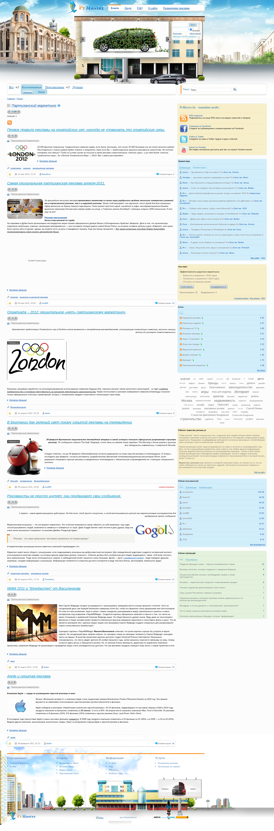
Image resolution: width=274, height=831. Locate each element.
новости (242, 401)
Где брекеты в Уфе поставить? (205, 172)
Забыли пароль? (195, 34)
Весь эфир (255, 258)
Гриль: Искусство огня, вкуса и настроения (209, 247)
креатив (14, 297)
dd (227, 379)
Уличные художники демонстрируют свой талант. (202, 587)
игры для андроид (221, 392)
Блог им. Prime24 (241, 247)
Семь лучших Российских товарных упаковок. (201, 593)
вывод (241, 383)
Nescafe (14, 481)
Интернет (241, 392)
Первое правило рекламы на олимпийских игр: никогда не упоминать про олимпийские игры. (86, 130)
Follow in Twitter (213, 138)
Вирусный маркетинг (192, 349)
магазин (231, 396)
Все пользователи (257, 545)
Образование (188, 405)
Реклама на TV (190, 328)
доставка (193, 387)
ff (244, 379)
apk (194, 379)
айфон (192, 383)
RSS (263, 258)
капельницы (205, 396)
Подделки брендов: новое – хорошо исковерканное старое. (207, 564)
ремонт (231, 408)
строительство (190, 419)
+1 (12, 136)
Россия (240, 408)
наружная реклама (203, 401)
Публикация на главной (169, 766)
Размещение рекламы (176, 8)
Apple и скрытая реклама (29, 676)
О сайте (153, 8)
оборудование (256, 401)
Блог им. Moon (241, 177)
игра (187, 392)
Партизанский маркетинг (34, 106)
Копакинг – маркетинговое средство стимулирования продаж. (209, 582)
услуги (249, 419)
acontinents (188, 492)
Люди (127, 8)
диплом (183, 387)
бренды (213, 383)
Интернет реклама (191, 333)
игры (204, 392)
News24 (186, 497)
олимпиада (15, 168)
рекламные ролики (40, 573)
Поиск (186, 89)
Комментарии (199, 167)
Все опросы (255, 298)
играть (195, 392)
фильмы (260, 419)
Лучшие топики (66, 766)
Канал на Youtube (221, 148)
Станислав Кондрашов (242, 415)
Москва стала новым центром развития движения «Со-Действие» (220, 201)
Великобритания (18, 407)
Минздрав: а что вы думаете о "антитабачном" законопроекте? (209, 605)
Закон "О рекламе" (191, 339)
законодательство (240, 387)
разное (186, 408)
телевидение (26, 481)
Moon (185, 183)
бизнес (201, 383)
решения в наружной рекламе (34, 297)
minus (16, 136)
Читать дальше (48, 161)
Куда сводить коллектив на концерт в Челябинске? (215, 214)
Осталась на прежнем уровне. (197, 282)
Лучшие (77, 87)
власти (224, 383)
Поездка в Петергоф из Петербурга (207, 229)
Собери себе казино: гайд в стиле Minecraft (209, 208)
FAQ (139, 8)
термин (227, 419)
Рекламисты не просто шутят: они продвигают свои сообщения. (64, 496)
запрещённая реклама (43, 168)
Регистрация (177, 34)
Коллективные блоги (68, 763)
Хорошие (27, 92)
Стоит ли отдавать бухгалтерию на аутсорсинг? (213, 188)
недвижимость (224, 400)
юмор (222, 423)
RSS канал (113, 769)
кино (12, 661)
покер (235, 405)
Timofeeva (49, 579)
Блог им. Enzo (234, 229)
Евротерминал (217, 387)
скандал (27, 168)
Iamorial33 (187, 518)
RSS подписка (220, 116)
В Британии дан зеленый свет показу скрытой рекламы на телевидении (69, 422)
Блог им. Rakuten (251, 214)
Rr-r (184, 193)
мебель (255, 396)
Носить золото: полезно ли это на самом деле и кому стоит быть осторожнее (225, 235)
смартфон (213, 412)
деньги (251, 383)
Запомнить (196, 31)
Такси (219, 419)
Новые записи (65, 769)
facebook (236, 379)
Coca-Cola (219, 379)
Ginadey (186, 177)
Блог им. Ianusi (242, 183)
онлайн (201, 405)
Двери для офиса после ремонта (205, 219)
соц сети (225, 412)
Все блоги (261, 370)
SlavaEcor (46, 174)
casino (210, 379)
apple (12, 737)
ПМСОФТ (223, 404)
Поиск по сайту (116, 773)
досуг (203, 387)
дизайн (261, 383)
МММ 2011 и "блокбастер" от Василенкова (43, 588)
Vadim (47, 413)
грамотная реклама (19, 573)
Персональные (54, 87)
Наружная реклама (192, 318)
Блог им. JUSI (240, 208)
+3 (12, 189)
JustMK (45, 303)
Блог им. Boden (246, 188)
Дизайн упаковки (190, 355)
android (185, 378)
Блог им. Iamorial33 (190, 237)
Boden (185, 214)
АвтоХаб (182, 383)
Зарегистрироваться (19, 763)
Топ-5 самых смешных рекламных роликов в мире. (203, 611)
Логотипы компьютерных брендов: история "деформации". (207, 616)
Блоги (115, 8)
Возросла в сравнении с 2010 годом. (200, 275)
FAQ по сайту (259, 472)
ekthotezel (187, 529)
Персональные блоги (69, 773)
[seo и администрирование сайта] (99, 817)
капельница (191, 396)
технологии (238, 419)
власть (233, 383)
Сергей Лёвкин (254, 408)
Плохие (41, 91)
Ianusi (185, 172)
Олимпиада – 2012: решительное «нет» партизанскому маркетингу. (66, 312)
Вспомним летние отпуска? (204, 253)
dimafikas (187, 508)
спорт (235, 412)
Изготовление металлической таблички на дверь (213, 224)
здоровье (260, 387)
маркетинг (243, 396)
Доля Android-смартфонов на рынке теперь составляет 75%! (217, 193)
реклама (197, 408)
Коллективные (32, 87)
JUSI (185, 539)
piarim (185, 502)
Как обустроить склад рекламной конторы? (211, 183)
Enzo (185, 219)
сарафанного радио (133, 558)
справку (244, 412)
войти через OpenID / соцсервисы (185, 36)
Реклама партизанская (56, 217)
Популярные (191, 559)
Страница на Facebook (216, 127)
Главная (11, 99)
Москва (186, 400)
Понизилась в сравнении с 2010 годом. (201, 278)
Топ (181, 313)
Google (251, 379)
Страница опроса (241, 298)
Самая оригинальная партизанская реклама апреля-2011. (56, 183)
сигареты (200, 412)
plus (9, 136)
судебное (209, 419)
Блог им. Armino (231, 172)
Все (11, 87)
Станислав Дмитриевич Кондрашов (210, 415)
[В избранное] (10, 174)
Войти (13, 766)
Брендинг (187, 360)
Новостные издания (192, 323)
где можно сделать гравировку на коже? (212, 177)
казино (256, 392)
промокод (245, 405)
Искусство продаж (191, 344)
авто (260, 379)
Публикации (184, 167)
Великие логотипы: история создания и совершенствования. (208, 569)
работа (257, 405)
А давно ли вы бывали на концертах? (208, 242)
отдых (211, 405)
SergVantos (188, 534)
